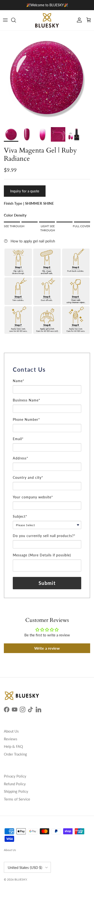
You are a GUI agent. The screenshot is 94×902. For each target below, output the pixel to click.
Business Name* (26, 400)
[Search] (16, 20)
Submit (47, 583)
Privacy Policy (15, 776)
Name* (18, 381)
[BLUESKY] (47, 20)
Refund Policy (15, 784)
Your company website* (33, 497)
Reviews (10, 739)
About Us (11, 731)
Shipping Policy (16, 791)
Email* (18, 439)
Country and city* (28, 477)
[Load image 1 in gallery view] (47, 77)
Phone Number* (26, 419)
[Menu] (5, 20)
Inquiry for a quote (24, 191)
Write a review (47, 648)
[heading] (47, 369)
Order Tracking (15, 754)
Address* (20, 458)
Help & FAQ (13, 746)
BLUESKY (20, 879)
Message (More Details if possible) (42, 555)
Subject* (20, 516)
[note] (47, 376)
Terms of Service (17, 799)
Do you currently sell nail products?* (44, 536)
